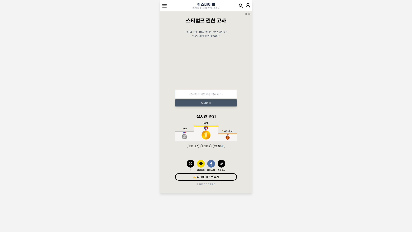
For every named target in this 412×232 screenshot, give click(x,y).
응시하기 (206, 103)
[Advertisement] (206, 66)
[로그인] (247, 6)
